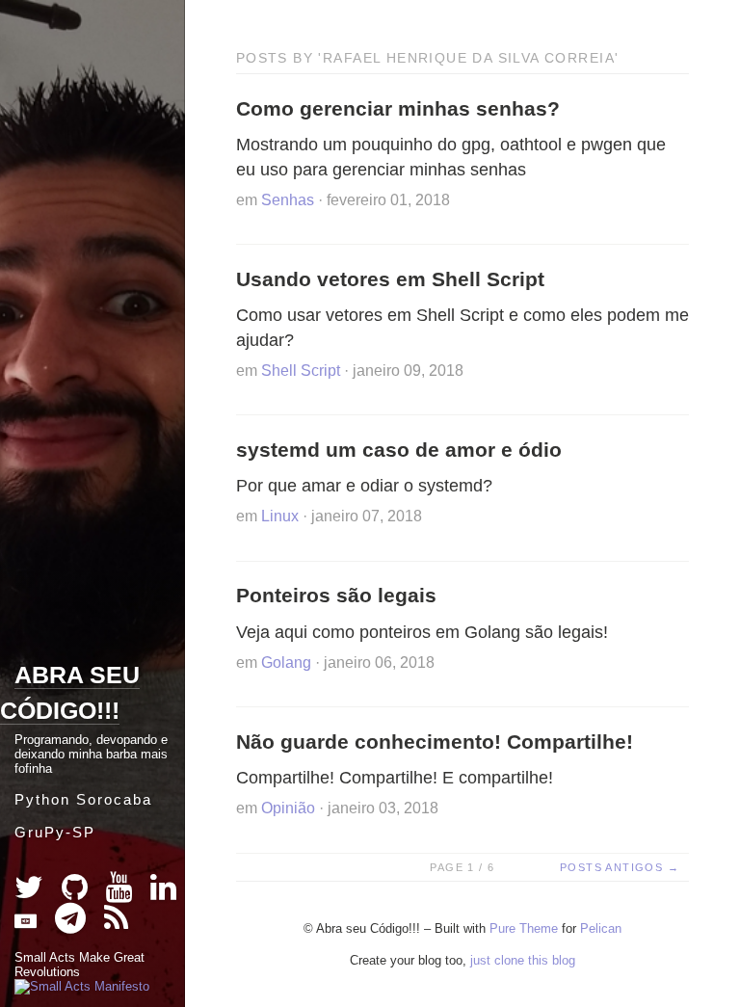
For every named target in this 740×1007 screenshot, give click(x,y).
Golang (286, 662)
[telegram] (72, 923)
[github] (77, 893)
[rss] (116, 923)
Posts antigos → (619, 867)
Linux (280, 516)
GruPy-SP (54, 832)
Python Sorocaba (83, 799)
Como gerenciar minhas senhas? (398, 108)
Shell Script (300, 370)
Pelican (600, 928)
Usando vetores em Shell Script (390, 279)
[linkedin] (163, 893)
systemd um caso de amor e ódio (399, 449)
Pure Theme (523, 928)
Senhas (287, 200)
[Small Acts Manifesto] (81, 986)
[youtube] (121, 893)
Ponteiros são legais (336, 595)
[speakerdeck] (27, 923)
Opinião (288, 808)
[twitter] (30, 893)
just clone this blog (522, 960)
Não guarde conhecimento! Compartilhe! (434, 741)
